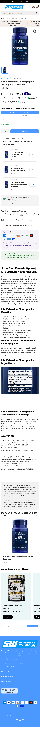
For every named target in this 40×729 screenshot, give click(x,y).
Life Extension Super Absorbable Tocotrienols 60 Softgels (19, 185)
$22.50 (13, 189)
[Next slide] (37, 516)
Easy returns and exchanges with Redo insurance (18, 220)
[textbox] (14, 626)
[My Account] (33, 7)
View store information (12, 204)
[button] (20, 102)
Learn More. (25, 257)
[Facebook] (2, 671)
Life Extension (5, 78)
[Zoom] (35, 31)
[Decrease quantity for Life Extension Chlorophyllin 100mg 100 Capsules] (2, 131)
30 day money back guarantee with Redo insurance (19, 225)
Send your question (32, 626)
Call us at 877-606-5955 (7, 667)
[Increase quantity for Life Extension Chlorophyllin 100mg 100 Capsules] (8, 131)
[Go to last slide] (33, 516)
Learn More (13, 25)
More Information (6, 682)
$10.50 (13, 174)
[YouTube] (9, 671)
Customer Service (7, 676)
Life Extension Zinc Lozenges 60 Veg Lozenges (17, 154)
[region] (20, 542)
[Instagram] (6, 671)
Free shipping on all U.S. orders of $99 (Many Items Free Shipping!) (21, 214)
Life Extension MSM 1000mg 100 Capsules (18, 169)
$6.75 (12, 159)
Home (2, 18)
